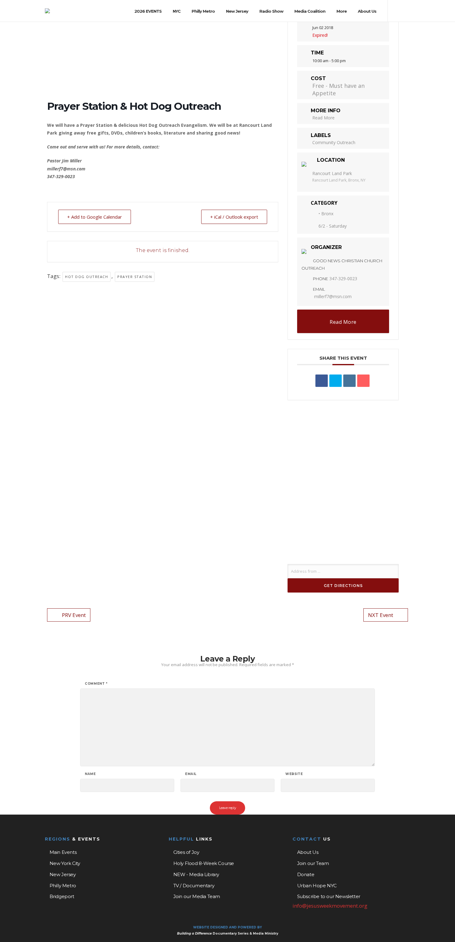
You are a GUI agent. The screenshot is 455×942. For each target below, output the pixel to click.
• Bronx (325, 213)
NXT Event (380, 615)
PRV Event (74, 615)
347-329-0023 (343, 278)
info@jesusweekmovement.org (329, 905)
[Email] (363, 381)
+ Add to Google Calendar (94, 217)
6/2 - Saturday (332, 226)
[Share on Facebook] (321, 381)
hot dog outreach (86, 276)
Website (294, 774)
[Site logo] (47, 10)
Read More (323, 118)
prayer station (134, 276)
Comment (96, 683)
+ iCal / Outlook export (234, 217)
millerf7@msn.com (333, 296)
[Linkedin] (349, 381)
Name (90, 774)
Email (191, 774)
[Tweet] (335, 381)
